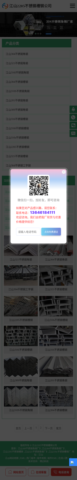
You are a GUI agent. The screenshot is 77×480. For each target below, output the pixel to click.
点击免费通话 (51, 232)
